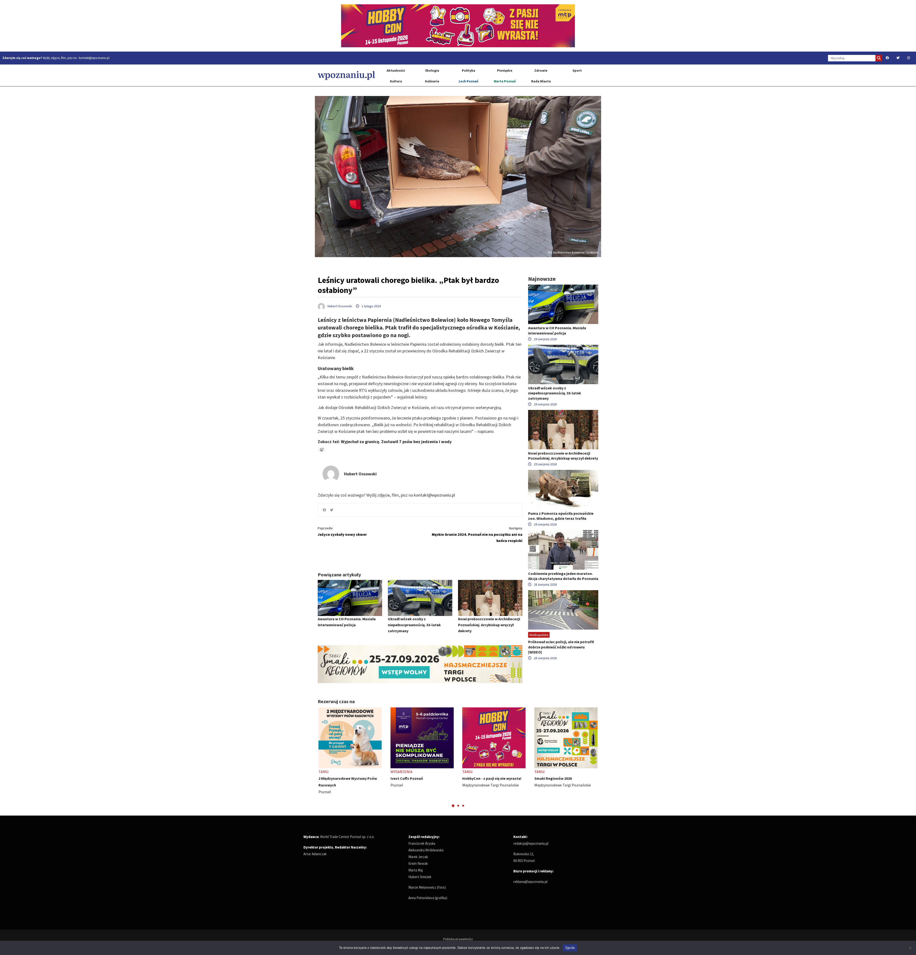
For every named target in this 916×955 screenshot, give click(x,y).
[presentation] (322, 757)
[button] (453, 805)
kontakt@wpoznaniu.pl (94, 58)
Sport (577, 70)
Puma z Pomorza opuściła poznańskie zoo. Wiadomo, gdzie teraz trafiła (560, 516)
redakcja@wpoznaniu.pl (530, 843)
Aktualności (396, 70)
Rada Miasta (541, 81)
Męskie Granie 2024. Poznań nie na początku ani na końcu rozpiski (477, 534)
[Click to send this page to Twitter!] (331, 510)
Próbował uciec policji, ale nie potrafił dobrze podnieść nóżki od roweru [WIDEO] (561, 646)
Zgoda (570, 948)
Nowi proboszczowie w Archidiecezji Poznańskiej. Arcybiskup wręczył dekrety (489, 624)
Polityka (468, 70)
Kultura (396, 81)
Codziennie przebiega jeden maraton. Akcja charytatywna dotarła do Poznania (563, 576)
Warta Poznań (505, 81)
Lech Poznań (468, 81)
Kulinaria (432, 81)
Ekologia (432, 70)
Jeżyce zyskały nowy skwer (342, 531)
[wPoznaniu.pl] (346, 75)
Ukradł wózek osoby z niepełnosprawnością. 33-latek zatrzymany (414, 624)
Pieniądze (504, 70)
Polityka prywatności (458, 939)
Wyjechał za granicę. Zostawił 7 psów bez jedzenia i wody (396, 441)
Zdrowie (540, 70)
